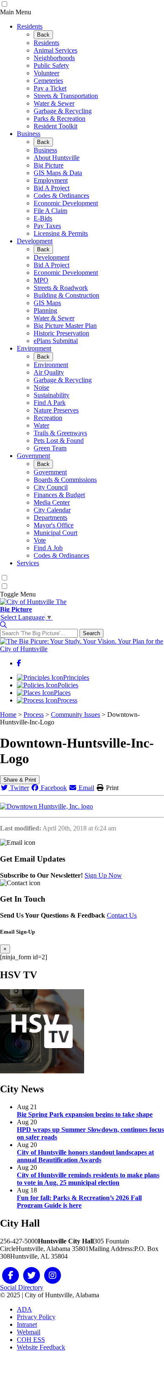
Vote (40, 540)
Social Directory (21, 1287)
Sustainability (51, 395)
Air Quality (49, 372)
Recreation (48, 417)
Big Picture (48, 165)
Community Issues (75, 714)
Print (111, 787)
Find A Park (50, 402)
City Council (51, 487)
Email (85, 787)
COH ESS (31, 1339)
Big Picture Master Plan (65, 325)
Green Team (50, 448)
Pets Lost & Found (59, 440)
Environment (34, 348)
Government (33, 455)
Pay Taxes (47, 225)
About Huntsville (56, 157)
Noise (41, 387)
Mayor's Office (54, 525)
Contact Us (122, 915)
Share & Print (19, 780)
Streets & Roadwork (61, 287)
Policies (68, 685)
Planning (45, 310)
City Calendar (52, 510)
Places (62, 692)
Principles (76, 677)
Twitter (18, 787)
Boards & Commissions (65, 479)
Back (43, 35)
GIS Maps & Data (58, 172)
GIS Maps (47, 302)
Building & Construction (66, 295)
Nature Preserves (56, 410)
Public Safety (51, 65)
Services (28, 563)
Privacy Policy (36, 1316)
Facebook (53, 787)
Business (28, 133)
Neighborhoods (54, 57)
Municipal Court (55, 532)
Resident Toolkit (55, 126)
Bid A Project (51, 188)
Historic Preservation (61, 333)
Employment (51, 180)
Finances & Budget (59, 494)
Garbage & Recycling (63, 110)
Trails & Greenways (60, 433)
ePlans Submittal (56, 340)
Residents (29, 26)
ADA (24, 1309)
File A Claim (50, 210)
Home (8, 714)
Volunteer (46, 73)
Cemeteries (48, 80)
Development (35, 241)
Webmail (28, 1332)
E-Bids (43, 218)
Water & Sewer (54, 103)
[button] (3, 624)
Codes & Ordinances (61, 195)
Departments (50, 517)
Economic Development (66, 203)
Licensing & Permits (61, 233)
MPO (41, 280)
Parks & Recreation (59, 118)
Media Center (52, 502)
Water (41, 425)
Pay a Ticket (50, 88)
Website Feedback (41, 1347)
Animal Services (55, 50)
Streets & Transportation (66, 95)
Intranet (27, 1324)
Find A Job (48, 547)
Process (67, 700)
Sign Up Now (103, 875)
